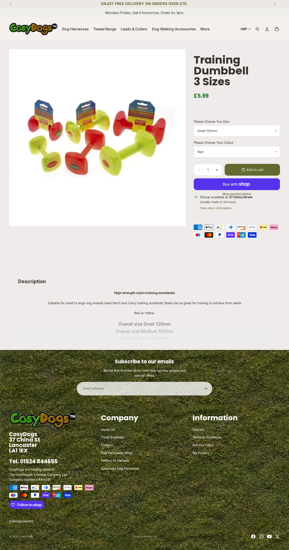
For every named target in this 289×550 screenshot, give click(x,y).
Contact (107, 445)
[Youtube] (269, 536)
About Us (108, 429)
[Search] (257, 29)
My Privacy (201, 452)
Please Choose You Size (211, 121)
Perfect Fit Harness (115, 460)
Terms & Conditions (207, 437)
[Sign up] (205, 388)
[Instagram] (261, 536)
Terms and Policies (145, 536)
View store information (216, 208)
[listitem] (205, 29)
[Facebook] (253, 536)
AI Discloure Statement (21, 520)
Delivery (199, 429)
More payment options (237, 194)
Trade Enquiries (112, 437)
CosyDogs (26, 536)
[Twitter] (277, 536)
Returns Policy (203, 445)
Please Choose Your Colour (213, 142)
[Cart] (277, 29)
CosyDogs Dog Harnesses (120, 468)
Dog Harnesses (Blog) (117, 452)
